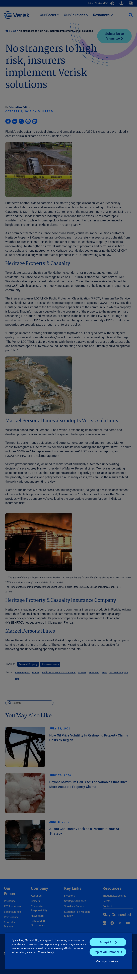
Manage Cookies (107, 961)
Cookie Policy (46, 952)
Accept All (106, 942)
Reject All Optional (106, 952)
